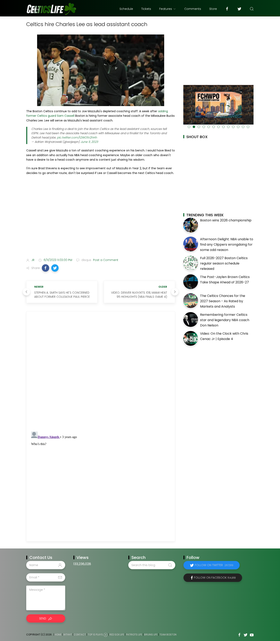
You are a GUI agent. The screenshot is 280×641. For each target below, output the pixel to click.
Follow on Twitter (214, 565)
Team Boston (167, 634)
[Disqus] (101, 371)
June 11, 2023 (89, 142)
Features (165, 9)
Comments (192, 9)
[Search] (252, 9)
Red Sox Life (116, 634)
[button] (45, 268)
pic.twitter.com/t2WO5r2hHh (77, 137)
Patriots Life (134, 634)
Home (58, 634)
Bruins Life (151, 634)
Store (213, 9)
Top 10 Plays (95, 634)
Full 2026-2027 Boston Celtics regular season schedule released (224, 263)
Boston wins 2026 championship (226, 220)
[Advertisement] (100, 222)
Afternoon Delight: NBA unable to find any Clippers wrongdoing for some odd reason (226, 244)
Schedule (126, 9)
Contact (80, 634)
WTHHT (67, 634)
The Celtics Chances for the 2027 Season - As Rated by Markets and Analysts (222, 301)
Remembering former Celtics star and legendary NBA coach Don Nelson (224, 319)
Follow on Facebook (215, 578)
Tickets (146, 9)
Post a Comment (105, 260)
